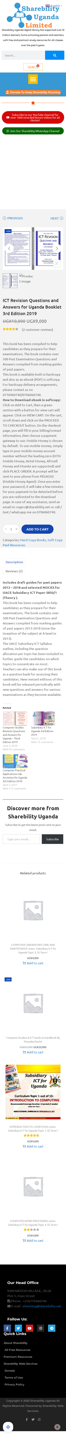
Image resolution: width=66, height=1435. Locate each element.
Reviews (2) (14, 571)
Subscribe (52, 839)
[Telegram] (51, 1328)
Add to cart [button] (35, 963)
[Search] (54, 55)
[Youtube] (29, 1328)
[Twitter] (18, 1328)
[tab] (33, 562)
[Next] (56, 248)
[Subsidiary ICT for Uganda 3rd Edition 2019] (43, 718)
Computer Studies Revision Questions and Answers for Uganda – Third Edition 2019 (14, 735)
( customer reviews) (37, 329)
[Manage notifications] (57, 1427)
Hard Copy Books (33, 540)
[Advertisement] (33, 172)
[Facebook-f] (7, 1328)
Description (14, 562)
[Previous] (9, 248)
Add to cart (37, 529)
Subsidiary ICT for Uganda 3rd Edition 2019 (42, 731)
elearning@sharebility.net (42, 1306)
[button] (33, 79)
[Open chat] (8, 1427)
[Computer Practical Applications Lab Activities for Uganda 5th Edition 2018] (15, 761)
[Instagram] (40, 1328)
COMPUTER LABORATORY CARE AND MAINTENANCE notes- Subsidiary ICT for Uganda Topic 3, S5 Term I (33, 948)
